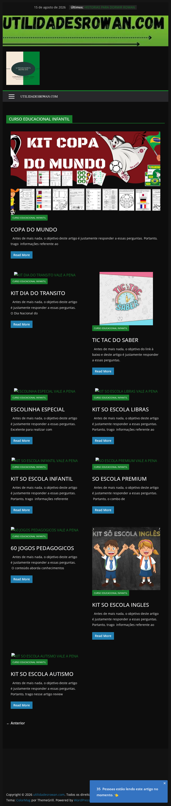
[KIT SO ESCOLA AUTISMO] (45, 656)
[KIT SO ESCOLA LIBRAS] (126, 391)
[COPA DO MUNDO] (86, 173)
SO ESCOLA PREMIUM (119, 478)
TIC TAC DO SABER (115, 340)
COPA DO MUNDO (34, 229)
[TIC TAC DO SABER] (126, 298)
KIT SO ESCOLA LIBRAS (120, 409)
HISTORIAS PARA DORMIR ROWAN (109, 7)
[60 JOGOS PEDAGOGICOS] (45, 530)
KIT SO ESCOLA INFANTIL (42, 478)
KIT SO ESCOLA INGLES (120, 604)
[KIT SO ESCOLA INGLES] (126, 558)
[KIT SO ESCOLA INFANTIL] (45, 461)
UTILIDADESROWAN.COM (39, 96)
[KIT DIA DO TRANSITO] (45, 275)
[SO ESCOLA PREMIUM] (126, 461)
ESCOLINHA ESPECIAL (38, 409)
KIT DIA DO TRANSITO (38, 293)
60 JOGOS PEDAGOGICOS (42, 548)
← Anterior (15, 723)
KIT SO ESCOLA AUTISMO (42, 673)
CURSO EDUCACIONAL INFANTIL (29, 217)
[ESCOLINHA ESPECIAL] (45, 391)
